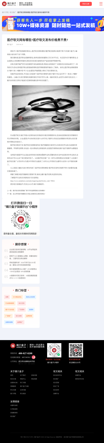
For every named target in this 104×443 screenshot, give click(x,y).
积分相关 (23, 393)
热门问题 (23, 382)
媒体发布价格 (79, 379)
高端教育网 (13, 412)
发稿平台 (56, 393)
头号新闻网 (13, 409)
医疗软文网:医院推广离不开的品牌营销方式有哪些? (29, 190)
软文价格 (13, 379)
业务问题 (23, 390)
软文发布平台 (57, 375)
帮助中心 (23, 379)
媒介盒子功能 (24, 386)
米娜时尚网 (13, 405)
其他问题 (34, 375)
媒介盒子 (45, 174)
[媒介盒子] (17, 3)
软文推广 (56, 379)
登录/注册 (85, 4)
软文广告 (56, 386)
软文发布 (56, 390)
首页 (11, 375)
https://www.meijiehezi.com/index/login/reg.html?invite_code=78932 (32, 181)
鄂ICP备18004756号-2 (27, 437)
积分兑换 (13, 390)
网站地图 (34, 379)
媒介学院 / (5, 12)
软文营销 (56, 382)
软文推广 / (13, 12)
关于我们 (23, 375)
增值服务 (13, 386)
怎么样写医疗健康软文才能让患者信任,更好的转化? (29, 194)
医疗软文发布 (50, 51)
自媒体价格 (13, 382)
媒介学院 (13, 393)
